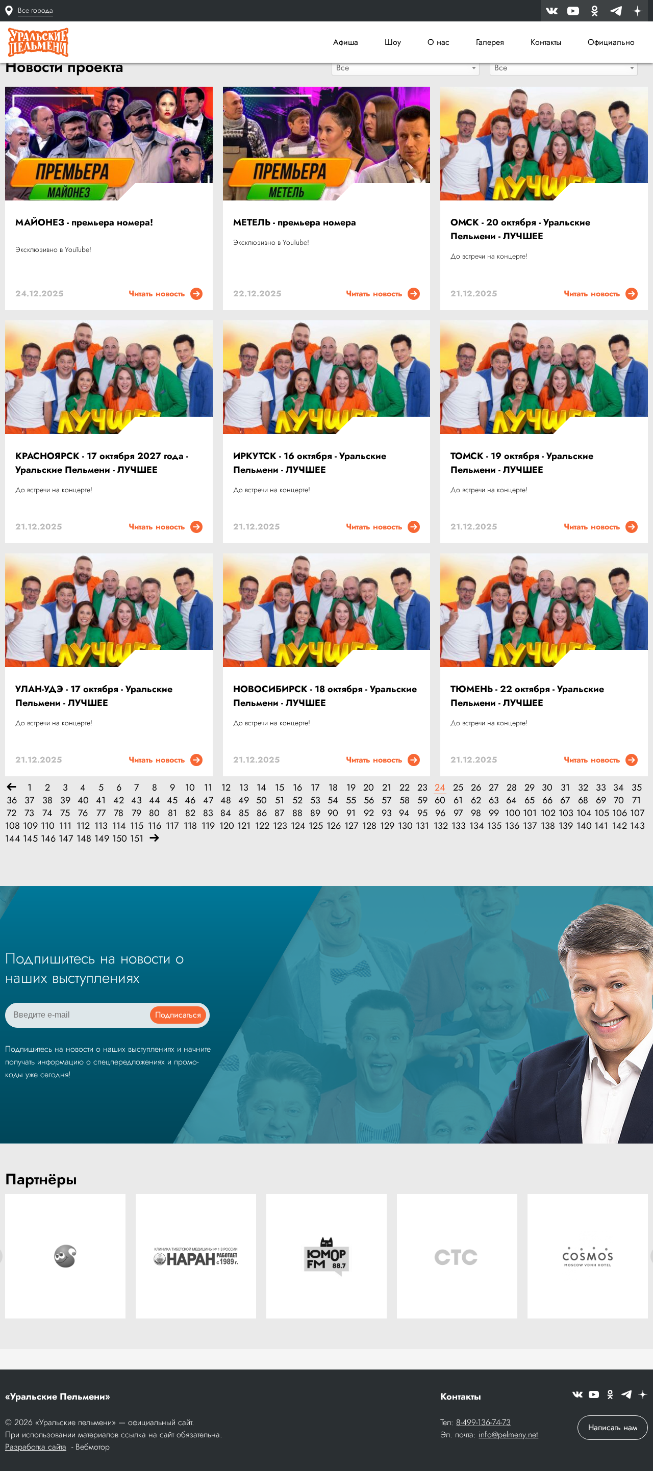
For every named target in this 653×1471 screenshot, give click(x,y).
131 (422, 826)
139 (565, 826)
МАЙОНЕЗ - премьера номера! (84, 222)
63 (494, 800)
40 (83, 800)
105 (600, 813)
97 (458, 813)
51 (279, 800)
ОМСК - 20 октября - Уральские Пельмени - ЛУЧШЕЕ (520, 229)
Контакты (546, 42)
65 (529, 800)
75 (65, 813)
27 (493, 787)
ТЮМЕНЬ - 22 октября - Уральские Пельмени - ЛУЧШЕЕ (527, 695)
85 (244, 813)
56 (369, 800)
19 (351, 787)
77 (101, 813)
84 (225, 813)
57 (386, 800)
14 (261, 787)
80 (154, 813)
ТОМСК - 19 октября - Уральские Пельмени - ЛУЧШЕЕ (521, 462)
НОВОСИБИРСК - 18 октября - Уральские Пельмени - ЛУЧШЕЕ (325, 695)
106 (618, 813)
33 (601, 787)
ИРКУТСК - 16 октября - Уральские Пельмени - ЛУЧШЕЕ (309, 462)
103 (565, 813)
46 (190, 800)
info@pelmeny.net (508, 1434)
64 (511, 800)
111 (65, 826)
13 (243, 787)
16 (297, 787)
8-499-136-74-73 (483, 1422)
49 (243, 800)
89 (315, 813)
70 (619, 800)
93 (387, 813)
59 (422, 800)
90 (333, 813)
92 (369, 813)
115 (136, 826)
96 (440, 813)
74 (47, 813)
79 (136, 813)
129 (386, 826)
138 (547, 826)
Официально (611, 42)
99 (494, 813)
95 (422, 813)
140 (582, 826)
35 (637, 787)
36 (12, 800)
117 (172, 826)
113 (100, 826)
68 (583, 800)
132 (440, 826)
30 (547, 787)
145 (29, 838)
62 (476, 800)
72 (11, 813)
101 (529, 813)
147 (65, 838)
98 (476, 813)
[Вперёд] (154, 838)
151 (136, 838)
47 (208, 800)
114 (118, 826)
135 (493, 826)
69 (601, 800)
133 (457, 826)
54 (333, 800)
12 (226, 787)
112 (83, 826)
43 (136, 800)
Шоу (393, 42)
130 (404, 826)
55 (351, 800)
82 (190, 813)
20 (368, 787)
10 (190, 787)
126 (332, 826)
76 (83, 813)
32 (583, 787)
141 (600, 826)
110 (47, 826)
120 (225, 826)
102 (547, 813)
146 (47, 838)
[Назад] (11, 787)
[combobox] (406, 67)
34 (618, 787)
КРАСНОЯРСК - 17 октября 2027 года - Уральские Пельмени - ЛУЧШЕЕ (101, 462)
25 (458, 787)
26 (476, 787)
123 (279, 826)
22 (404, 787)
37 (29, 800)
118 (190, 826)
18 (333, 787)
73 (29, 813)
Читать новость (159, 293)
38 (47, 800)
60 (440, 800)
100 (511, 813)
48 (225, 800)
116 (154, 826)
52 (297, 800)
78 (118, 813)
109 (29, 826)
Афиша (345, 42)
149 (100, 838)
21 (386, 787)
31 (565, 787)
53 (315, 800)
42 (118, 800)
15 (279, 787)
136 (511, 826)
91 (351, 813)
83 (208, 813)
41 (101, 800)
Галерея (490, 42)
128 (368, 826)
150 (118, 838)
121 (243, 826)
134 (475, 826)
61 (458, 800)
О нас (438, 42)
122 (261, 826)
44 (154, 800)
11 (208, 787)
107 (636, 813)
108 (11, 826)
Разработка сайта (35, 1447)
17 (315, 787)
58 (404, 800)
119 (208, 826)
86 (262, 813)
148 (83, 838)
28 (512, 787)
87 (279, 813)
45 (172, 800)
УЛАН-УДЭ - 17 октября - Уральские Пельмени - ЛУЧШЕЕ (93, 695)
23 (422, 787)
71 (636, 800)
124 (297, 826)
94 (404, 813)
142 (618, 826)
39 (65, 800)
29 (529, 787)
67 (565, 800)
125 (315, 826)
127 (350, 826)
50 (261, 800)
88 (297, 813)
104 (582, 813)
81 (172, 813)
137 (529, 826)
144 (11, 838)
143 (636, 826)
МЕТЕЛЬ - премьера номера (294, 222)
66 (547, 800)
